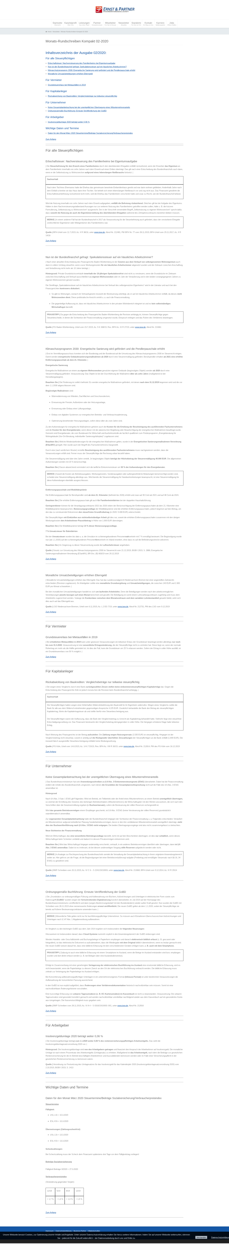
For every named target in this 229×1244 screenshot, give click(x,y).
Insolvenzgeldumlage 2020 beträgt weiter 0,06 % (69, 122)
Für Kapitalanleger (56, 91)
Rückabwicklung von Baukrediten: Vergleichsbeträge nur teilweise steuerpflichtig (82, 96)
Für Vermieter (54, 80)
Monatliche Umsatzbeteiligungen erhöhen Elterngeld (70, 74)
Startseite (57, 24)
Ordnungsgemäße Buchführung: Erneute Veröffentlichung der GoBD (77, 111)
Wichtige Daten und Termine (62, 128)
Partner (97, 24)
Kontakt (148, 24)
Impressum (50, 1231)
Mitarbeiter (110, 24)
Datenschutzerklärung (64, 1231)
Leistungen (84, 24)
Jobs (171, 24)
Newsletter (123, 24)
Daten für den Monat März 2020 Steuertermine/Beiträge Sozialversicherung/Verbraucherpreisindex (90, 133)
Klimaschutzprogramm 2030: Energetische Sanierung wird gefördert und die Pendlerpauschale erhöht (91, 70)
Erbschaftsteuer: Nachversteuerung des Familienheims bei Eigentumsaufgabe (81, 63)
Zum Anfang (51, 139)
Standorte (136, 24)
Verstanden (201, 1237)
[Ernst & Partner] (114, 14)
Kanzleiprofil (70, 24)
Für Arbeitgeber (55, 117)
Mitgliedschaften (94, 1231)
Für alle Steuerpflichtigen (60, 58)
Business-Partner (80, 1231)
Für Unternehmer (56, 102)
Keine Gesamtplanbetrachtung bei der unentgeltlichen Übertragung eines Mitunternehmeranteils (89, 107)
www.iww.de (99, 232)
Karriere (160, 24)
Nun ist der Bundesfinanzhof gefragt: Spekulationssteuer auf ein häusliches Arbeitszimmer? (87, 67)
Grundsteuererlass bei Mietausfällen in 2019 (67, 85)
